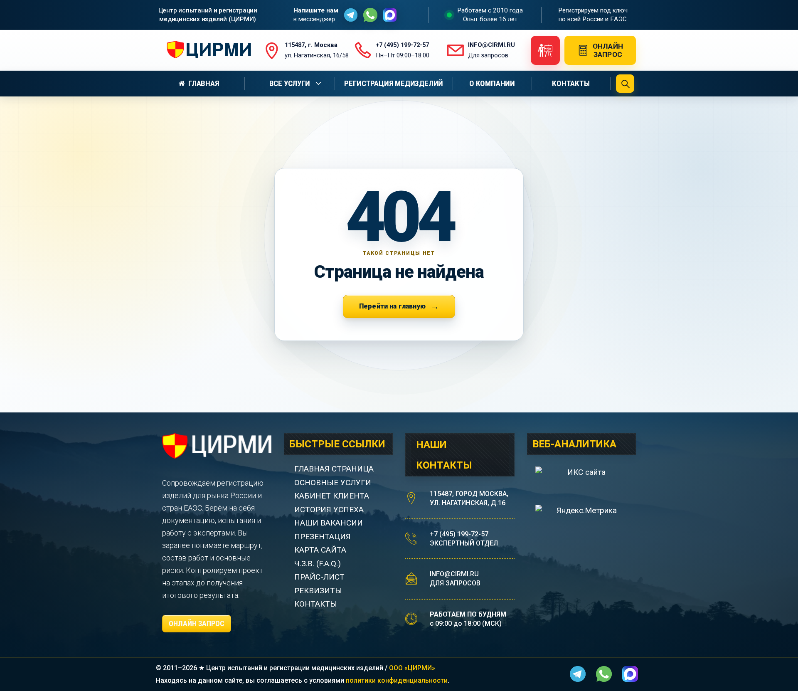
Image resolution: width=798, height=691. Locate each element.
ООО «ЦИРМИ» (412, 668)
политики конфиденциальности (397, 680)
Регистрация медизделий (393, 83)
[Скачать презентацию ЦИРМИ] (545, 50)
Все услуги (289, 83)
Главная (203, 83)
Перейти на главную (392, 306)
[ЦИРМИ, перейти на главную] (206, 50)
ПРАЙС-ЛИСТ (319, 577)
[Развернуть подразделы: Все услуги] (320, 84)
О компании (492, 83)
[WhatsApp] (370, 15)
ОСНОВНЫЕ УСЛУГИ (332, 482)
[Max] (390, 15)
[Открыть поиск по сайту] (625, 83)
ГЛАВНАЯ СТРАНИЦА (334, 469)
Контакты (570, 83)
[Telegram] (350, 15)
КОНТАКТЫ (315, 604)
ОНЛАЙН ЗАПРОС (196, 623)
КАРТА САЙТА (320, 550)
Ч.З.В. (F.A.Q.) (318, 563)
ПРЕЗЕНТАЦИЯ (322, 536)
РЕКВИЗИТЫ (318, 590)
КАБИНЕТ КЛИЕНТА (331, 496)
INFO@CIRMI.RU (454, 574)
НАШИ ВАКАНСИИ (328, 523)
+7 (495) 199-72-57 (459, 534)
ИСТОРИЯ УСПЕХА (329, 509)
